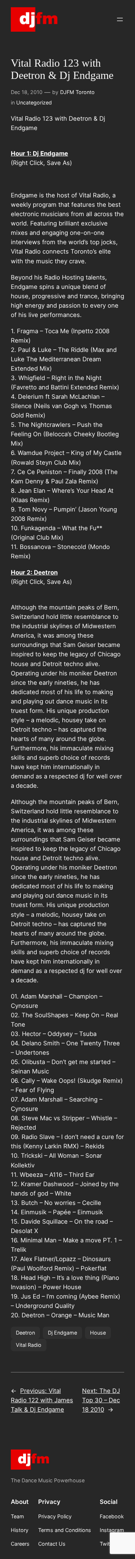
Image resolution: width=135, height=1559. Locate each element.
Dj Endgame (62, 1333)
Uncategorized (34, 102)
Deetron (25, 1333)
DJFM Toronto (77, 92)
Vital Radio (28, 1345)
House (98, 1333)
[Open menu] (120, 19)
